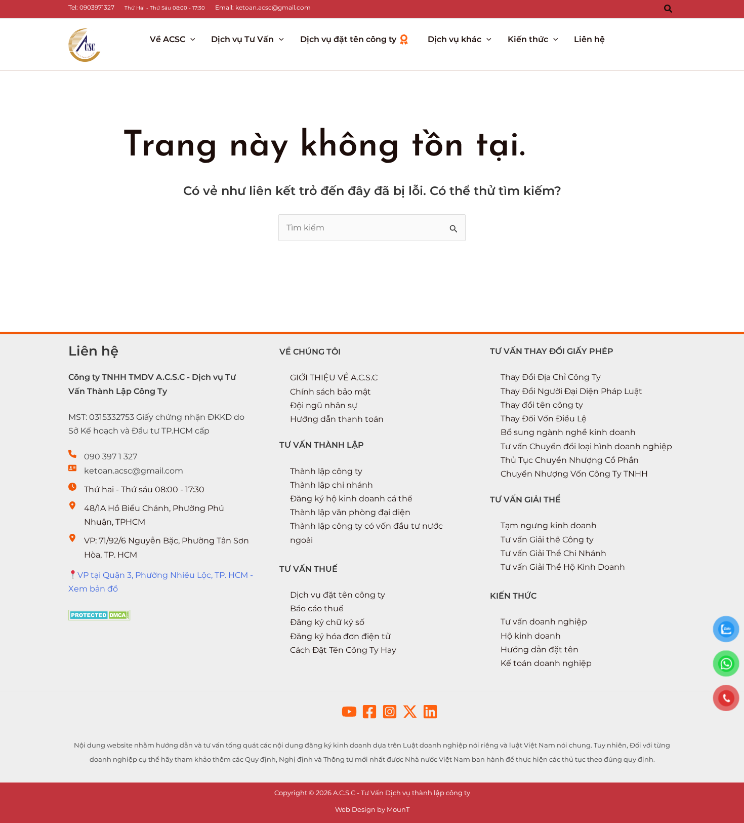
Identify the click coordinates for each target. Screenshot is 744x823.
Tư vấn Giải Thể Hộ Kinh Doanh (563, 567)
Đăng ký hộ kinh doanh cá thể (351, 498)
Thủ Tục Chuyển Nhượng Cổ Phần (570, 460)
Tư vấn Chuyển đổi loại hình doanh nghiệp (586, 446)
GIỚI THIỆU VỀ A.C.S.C (334, 377)
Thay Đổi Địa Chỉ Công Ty (551, 377)
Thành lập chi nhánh (331, 485)
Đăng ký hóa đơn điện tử (340, 636)
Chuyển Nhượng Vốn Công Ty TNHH (574, 474)
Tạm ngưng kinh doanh (549, 525)
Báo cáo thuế (317, 608)
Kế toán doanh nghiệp (546, 663)
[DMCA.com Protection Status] (99, 614)
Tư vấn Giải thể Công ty (547, 539)
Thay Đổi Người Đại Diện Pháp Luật (571, 391)
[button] (668, 9)
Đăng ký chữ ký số (327, 622)
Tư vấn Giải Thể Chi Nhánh (553, 553)
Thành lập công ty (326, 471)
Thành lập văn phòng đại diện (350, 512)
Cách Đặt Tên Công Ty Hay (343, 650)
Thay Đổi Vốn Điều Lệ (544, 418)
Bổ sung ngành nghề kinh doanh (568, 432)
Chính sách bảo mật (330, 392)
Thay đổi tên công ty (542, 405)
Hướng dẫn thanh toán (337, 419)
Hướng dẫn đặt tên (539, 649)
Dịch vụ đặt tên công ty (337, 595)
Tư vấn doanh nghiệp (544, 621)
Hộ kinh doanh (531, 636)
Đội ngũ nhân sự (323, 405)
